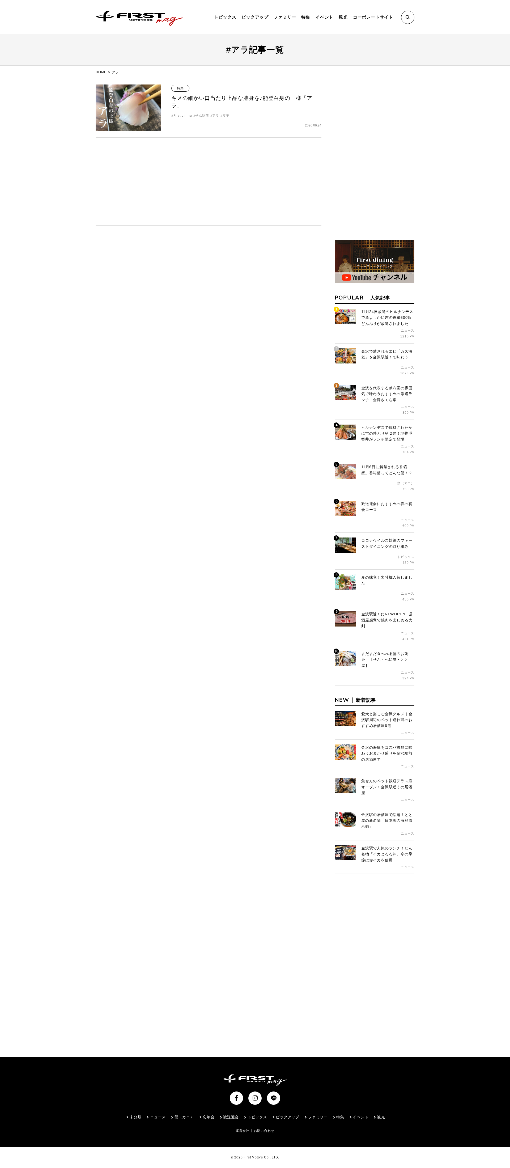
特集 (305, 17)
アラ (215, 115)
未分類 (135, 1117)
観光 (343, 17)
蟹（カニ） (184, 1117)
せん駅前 (202, 115)
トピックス (225, 17)
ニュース (158, 1117)
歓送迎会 (231, 1117)
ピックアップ (255, 17)
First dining (182, 115)
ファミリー (285, 17)
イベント (324, 17)
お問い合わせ (264, 1131)
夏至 (226, 115)
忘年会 (208, 1117)
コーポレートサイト (373, 17)
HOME (101, 72)
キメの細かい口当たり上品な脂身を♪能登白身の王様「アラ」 (241, 101)
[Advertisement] (208, 181)
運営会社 (242, 1131)
